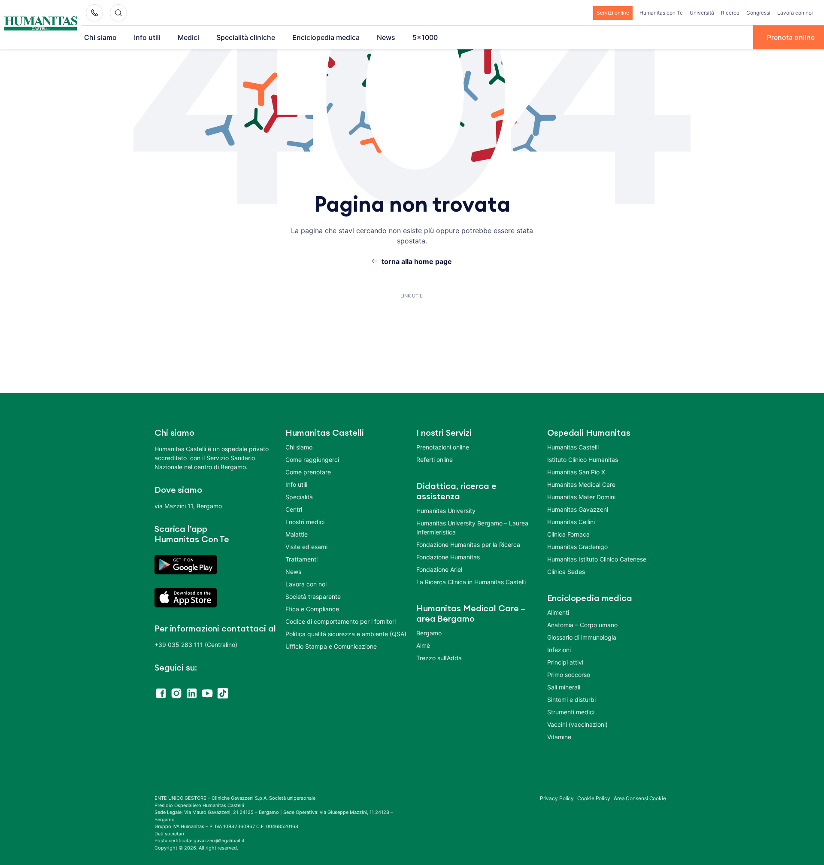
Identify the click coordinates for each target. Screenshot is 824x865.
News (386, 37)
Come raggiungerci (312, 459)
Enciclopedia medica (326, 37)
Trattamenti (301, 559)
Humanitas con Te (661, 12)
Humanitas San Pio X (576, 472)
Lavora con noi (795, 12)
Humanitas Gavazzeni (577, 509)
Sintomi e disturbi (571, 699)
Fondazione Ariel (439, 569)
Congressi (758, 12)
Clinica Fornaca (568, 534)
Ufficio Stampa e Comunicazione (331, 646)
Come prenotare (308, 472)
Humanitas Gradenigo (577, 546)
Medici (188, 37)
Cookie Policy (593, 798)
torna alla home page (417, 261)
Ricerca (730, 12)
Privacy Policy (557, 798)
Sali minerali (563, 687)
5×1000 (425, 37)
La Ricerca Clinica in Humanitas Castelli (471, 582)
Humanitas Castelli (573, 447)
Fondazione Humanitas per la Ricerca (468, 544)
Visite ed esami (306, 546)
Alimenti (558, 612)
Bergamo (429, 633)
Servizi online (613, 12)
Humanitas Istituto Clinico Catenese (596, 559)
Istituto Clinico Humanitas (582, 459)
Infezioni (559, 649)
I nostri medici (304, 521)
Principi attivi (565, 662)
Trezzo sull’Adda (439, 658)
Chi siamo (100, 37)
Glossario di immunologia (581, 637)
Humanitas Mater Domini (581, 497)
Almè (423, 645)
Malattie (296, 534)
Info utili (147, 37)
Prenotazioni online (442, 447)
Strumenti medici (570, 712)
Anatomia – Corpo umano (582, 624)
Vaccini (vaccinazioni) (577, 724)
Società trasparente (313, 596)
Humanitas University (446, 510)
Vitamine (559, 737)
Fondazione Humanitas (448, 557)
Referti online (434, 459)
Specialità (299, 497)
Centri (293, 509)
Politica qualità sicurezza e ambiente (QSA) (345, 633)
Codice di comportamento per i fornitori (340, 621)
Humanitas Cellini (571, 521)
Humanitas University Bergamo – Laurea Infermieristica (472, 527)
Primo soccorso (568, 674)
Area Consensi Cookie (640, 798)
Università (702, 12)
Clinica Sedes (566, 571)
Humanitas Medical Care (581, 484)
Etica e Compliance (312, 609)
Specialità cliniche (245, 37)
